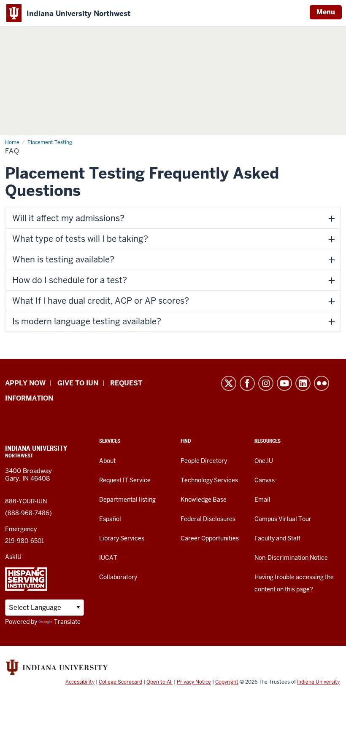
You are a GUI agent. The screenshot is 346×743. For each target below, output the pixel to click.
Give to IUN (77, 383)
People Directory (204, 461)
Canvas (264, 480)
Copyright (226, 682)
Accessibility (80, 682)
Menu (325, 12)
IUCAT (108, 557)
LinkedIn (303, 383)
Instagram (265, 383)
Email (262, 499)
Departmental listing (127, 499)
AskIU (13, 557)
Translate (67, 621)
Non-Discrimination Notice (291, 557)
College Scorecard (120, 682)
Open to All (159, 682)
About (107, 461)
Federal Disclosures (208, 519)
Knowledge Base (204, 499)
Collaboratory (118, 577)
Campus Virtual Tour (282, 519)
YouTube (284, 383)
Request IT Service (125, 480)
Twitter (228, 383)
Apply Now (25, 383)
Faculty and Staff (277, 538)
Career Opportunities (210, 538)
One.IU (263, 461)
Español (110, 519)
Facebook (247, 383)
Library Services (121, 538)
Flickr (321, 383)
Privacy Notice (194, 682)
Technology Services (209, 480)
